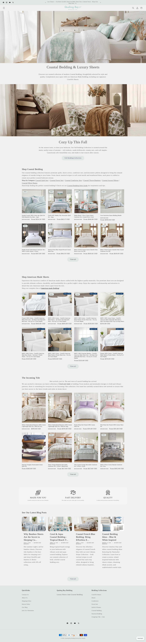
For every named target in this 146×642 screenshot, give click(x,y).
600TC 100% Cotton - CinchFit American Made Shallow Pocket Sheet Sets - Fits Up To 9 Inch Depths (85, 319)
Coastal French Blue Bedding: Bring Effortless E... (85, 537)
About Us (24, 598)
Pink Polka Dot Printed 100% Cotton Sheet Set (111, 425)
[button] (4, 8)
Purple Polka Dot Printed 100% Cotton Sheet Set (84, 425)
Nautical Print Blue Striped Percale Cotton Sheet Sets (59, 250)
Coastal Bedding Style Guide (77, 186)
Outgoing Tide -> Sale (98, 617)
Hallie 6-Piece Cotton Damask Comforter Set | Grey (111, 465)
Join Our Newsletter (28, 610)
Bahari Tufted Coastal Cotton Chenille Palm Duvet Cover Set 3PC (86, 250)
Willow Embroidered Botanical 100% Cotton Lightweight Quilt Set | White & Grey (34, 425)
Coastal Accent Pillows (110, 180)
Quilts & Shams (96, 607)
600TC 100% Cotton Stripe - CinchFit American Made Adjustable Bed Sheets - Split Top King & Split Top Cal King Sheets (112, 319)
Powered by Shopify (80, 638)
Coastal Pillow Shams (29, 183)
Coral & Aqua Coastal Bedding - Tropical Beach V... (59, 537)
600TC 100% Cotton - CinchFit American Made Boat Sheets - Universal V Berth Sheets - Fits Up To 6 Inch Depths (33, 355)
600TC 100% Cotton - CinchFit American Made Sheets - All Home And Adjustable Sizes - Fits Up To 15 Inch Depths (59, 319)
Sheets (93, 598)
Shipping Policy (26, 601)
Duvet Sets (95, 604)
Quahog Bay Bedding (70, 638)
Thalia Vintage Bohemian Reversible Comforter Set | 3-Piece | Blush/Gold (58, 465)
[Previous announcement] (45, 2)
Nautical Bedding (97, 614)
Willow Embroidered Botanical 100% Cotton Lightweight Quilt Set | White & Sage (60, 425)
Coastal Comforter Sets (73, 180)
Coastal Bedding (96, 610)
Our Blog (24, 607)
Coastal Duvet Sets (57, 180)
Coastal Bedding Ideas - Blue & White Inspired (110, 537)
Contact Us (25, 594)
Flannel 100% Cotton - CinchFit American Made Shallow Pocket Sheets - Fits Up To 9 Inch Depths (112, 355)
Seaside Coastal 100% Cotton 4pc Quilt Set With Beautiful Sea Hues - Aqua (33, 216)
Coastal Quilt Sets (41, 180)
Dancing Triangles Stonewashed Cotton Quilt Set (32, 465)
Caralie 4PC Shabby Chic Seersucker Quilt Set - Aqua (59, 216)
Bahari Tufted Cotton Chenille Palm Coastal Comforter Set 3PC (112, 250)
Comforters (95, 601)
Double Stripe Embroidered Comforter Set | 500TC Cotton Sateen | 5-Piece (33, 250)
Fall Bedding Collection (73, 158)
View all (73, 259)
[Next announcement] (100, 2)
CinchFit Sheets (96, 594)
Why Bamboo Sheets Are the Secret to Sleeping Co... (33, 537)
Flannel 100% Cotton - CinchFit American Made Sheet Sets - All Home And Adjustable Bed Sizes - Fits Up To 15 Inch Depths (33, 319)
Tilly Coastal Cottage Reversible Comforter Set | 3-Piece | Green (85, 465)
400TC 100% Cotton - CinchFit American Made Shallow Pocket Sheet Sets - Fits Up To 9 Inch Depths (59, 355)
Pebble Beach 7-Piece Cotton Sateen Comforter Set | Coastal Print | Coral (84, 216)
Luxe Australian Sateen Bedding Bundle (110, 215)
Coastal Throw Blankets (92, 180)
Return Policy (26, 604)
